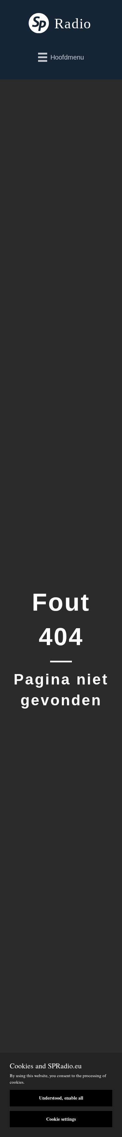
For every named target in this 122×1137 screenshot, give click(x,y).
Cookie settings (61, 1119)
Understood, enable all (61, 1097)
